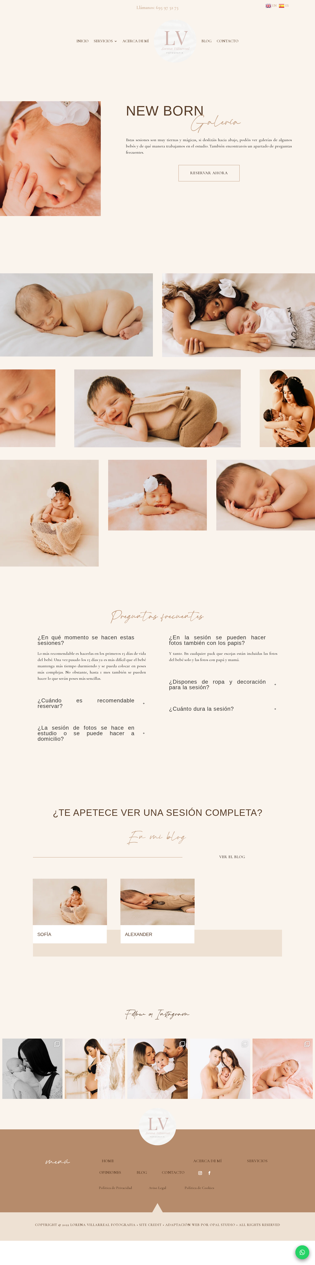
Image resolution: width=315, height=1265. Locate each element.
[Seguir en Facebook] (209, 1173)
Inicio (83, 41)
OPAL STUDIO (222, 1225)
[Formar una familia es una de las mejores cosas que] (32, 1069)
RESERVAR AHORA (209, 173)
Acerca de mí (135, 41)
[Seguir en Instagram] (200, 1173)
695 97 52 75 (167, 7)
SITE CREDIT (150, 1225)
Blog (207, 41)
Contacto (227, 41)
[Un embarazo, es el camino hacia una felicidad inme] (95, 1069)
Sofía (44, 934)
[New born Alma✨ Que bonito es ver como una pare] (283, 1069)
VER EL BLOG (232, 856)
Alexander (138, 934)
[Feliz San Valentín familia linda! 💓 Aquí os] (220, 1069)
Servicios (103, 41)
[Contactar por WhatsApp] (302, 1252)
